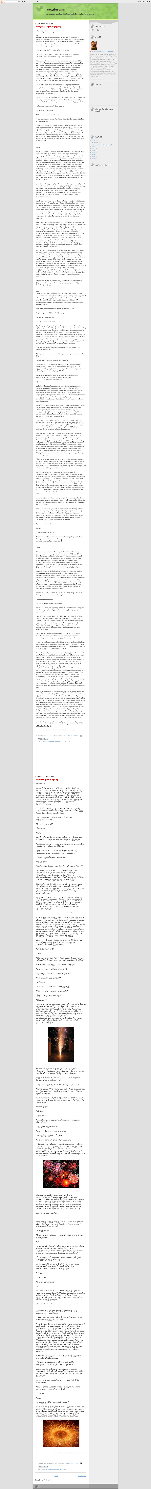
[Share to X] (43, 739)
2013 (93, 152)
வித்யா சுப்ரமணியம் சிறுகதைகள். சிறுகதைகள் (54, 1469)
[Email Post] (81, 735)
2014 (93, 150)
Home (56, 1476)
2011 (93, 156)
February (96, 142)
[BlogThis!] (41, 739)
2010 (93, 158)
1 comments (75, 735)
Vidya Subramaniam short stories (51, 741)
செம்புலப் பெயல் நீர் (65, 741)
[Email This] (39, 739)
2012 (93, 154)
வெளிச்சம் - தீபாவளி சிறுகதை (47, 780)
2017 (93, 140)
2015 (93, 148)
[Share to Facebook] (45, 739)
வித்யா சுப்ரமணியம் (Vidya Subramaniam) (103, 51)
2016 (93, 146)
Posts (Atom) (48, 1480)
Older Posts (82, 1476)
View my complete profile (96, 78)
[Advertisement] (51, 761)
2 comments (75, 1463)
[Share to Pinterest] (47, 739)
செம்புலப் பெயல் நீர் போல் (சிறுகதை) (49, 27)
